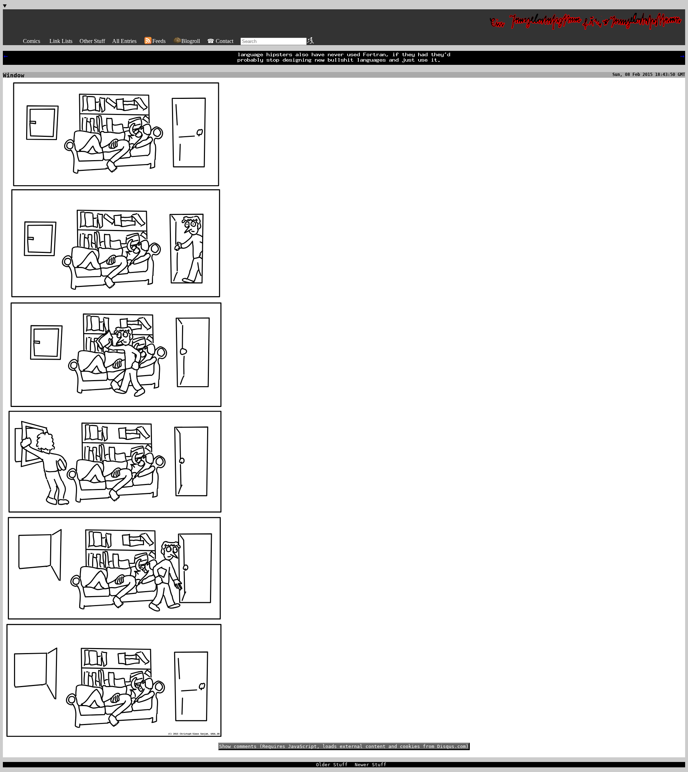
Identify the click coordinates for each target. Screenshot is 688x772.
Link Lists (60, 41)
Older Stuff (332, 764)
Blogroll (190, 41)
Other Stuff (92, 41)
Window (13, 75)
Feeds (159, 41)
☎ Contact (220, 41)
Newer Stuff (370, 764)
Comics (31, 41)
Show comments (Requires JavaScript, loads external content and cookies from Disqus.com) (344, 746)
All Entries (124, 41)
